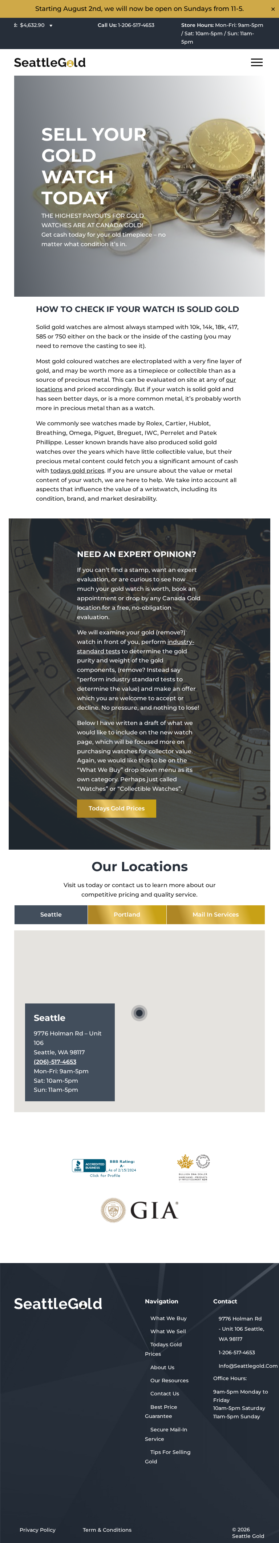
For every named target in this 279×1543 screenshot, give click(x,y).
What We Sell (168, 1331)
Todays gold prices (117, 808)
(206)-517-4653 (55, 1061)
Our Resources (169, 1380)
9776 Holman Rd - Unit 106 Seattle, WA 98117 (241, 1328)
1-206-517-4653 (126, 25)
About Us (162, 1367)
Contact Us (164, 1393)
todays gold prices (77, 470)
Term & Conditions (107, 1530)
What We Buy (168, 1318)
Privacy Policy (38, 1530)
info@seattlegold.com (245, 1366)
